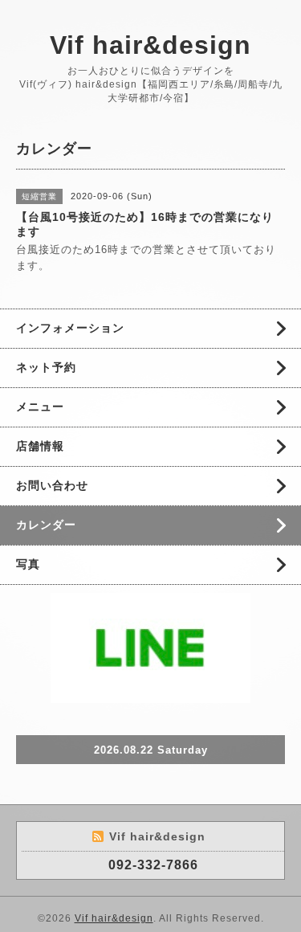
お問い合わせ (52, 485)
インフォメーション (70, 327)
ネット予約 (46, 367)
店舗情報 (40, 445)
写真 (28, 564)
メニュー (40, 406)
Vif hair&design (150, 45)
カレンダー (46, 524)
